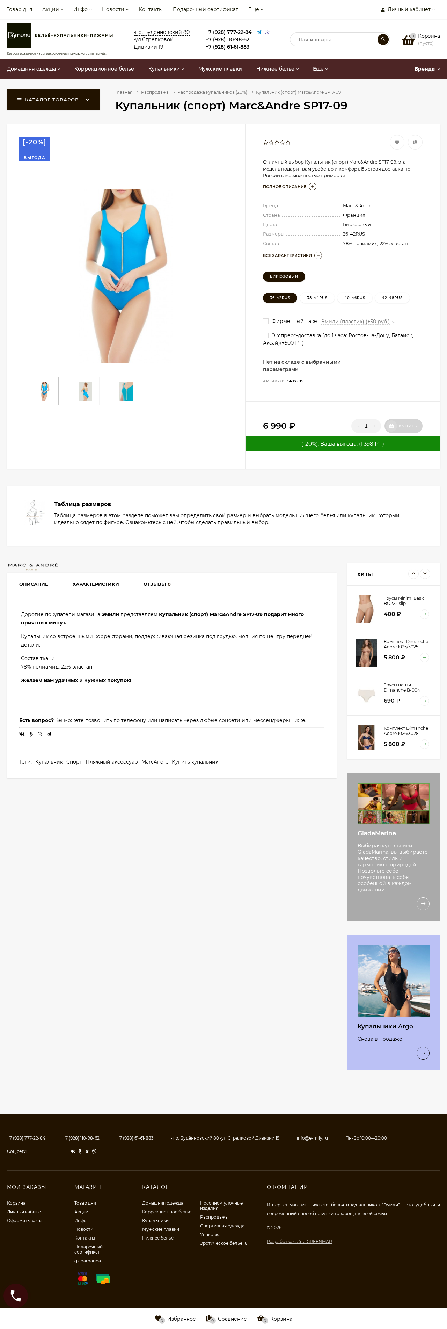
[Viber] (267, 32)
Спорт (74, 762)
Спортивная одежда (222, 1225)
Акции (50, 9)
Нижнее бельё (158, 1238)
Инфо (80, 9)
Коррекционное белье (166, 1211)
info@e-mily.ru (312, 1138)
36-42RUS (280, 298)
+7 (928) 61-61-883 (227, 47)
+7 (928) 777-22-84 (229, 32)
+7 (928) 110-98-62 (227, 39)
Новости (113, 9)
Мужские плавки (160, 1229)
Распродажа (214, 1217)
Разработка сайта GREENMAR (299, 1241)
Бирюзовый (284, 276)
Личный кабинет (25, 1211)
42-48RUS (392, 298)
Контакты (151, 9)
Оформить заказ (24, 1220)
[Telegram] (259, 32)
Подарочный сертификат (205, 9)
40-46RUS (354, 298)
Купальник (49, 762)
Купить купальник (195, 762)
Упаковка (210, 1234)
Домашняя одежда (162, 1203)
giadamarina (87, 1260)
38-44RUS (317, 298)
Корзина (16, 1203)
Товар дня (19, 9)
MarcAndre (154, 762)
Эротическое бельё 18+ (225, 1243)
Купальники (155, 1220)
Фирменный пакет (295, 321)
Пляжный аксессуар (112, 762)
